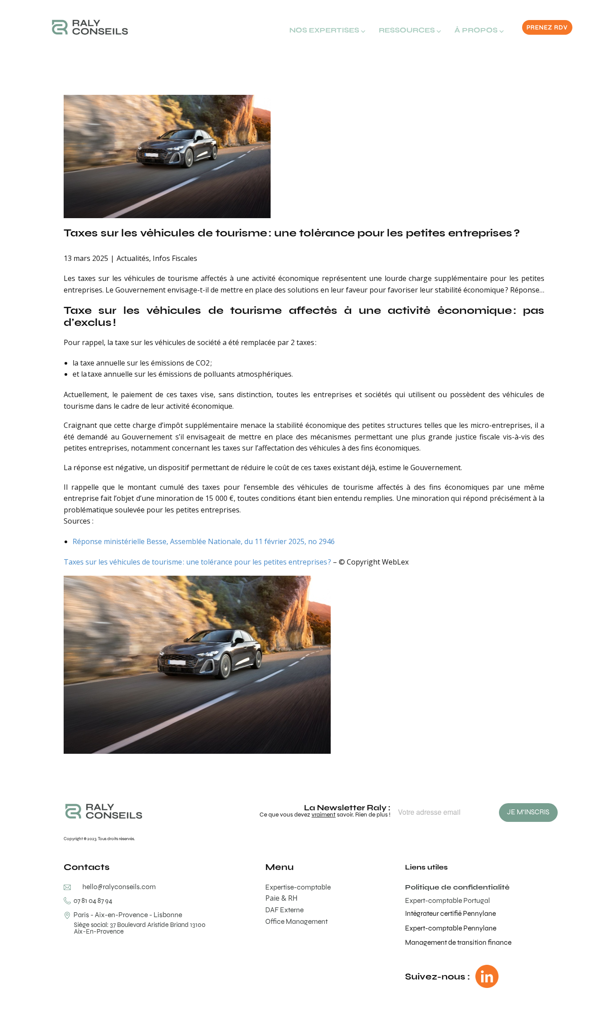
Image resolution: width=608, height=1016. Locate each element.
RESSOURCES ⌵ (410, 30)
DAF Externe (284, 910)
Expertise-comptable (298, 887)
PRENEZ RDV (547, 27)
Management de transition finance (458, 942)
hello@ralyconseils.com (119, 886)
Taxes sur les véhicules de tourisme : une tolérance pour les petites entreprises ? (292, 232)
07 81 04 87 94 (91, 900)
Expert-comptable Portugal (447, 900)
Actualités (133, 258)
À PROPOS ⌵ (479, 30)
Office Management (296, 921)
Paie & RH (281, 898)
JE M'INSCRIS (528, 812)
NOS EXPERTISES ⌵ (327, 30)
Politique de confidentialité (457, 887)
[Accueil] (90, 27)
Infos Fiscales (175, 258)
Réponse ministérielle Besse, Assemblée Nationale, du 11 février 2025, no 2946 (204, 541)
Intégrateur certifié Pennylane (450, 913)
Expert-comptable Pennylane (450, 928)
